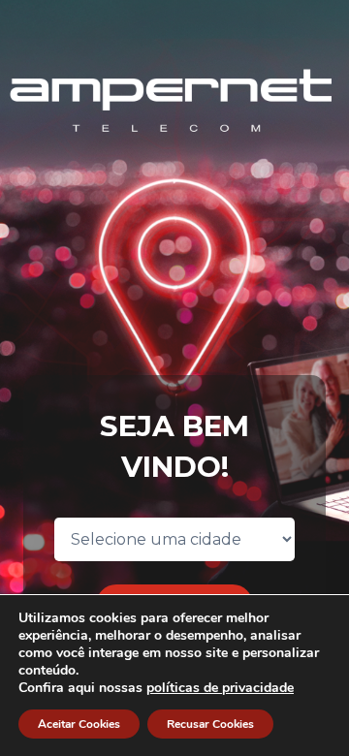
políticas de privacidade (220, 687)
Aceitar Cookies (79, 724)
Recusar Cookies (210, 724)
